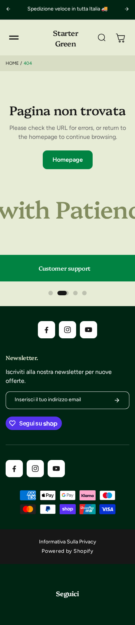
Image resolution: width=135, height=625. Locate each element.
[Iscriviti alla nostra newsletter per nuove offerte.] (117, 400)
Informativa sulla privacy (67, 542)
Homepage (67, 159)
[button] (14, 38)
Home (12, 63)
